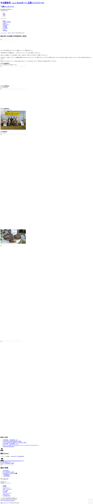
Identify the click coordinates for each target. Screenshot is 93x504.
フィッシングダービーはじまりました (29, 445)
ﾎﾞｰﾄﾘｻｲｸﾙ (5, 28)
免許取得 (5, 25)
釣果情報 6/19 (14, 443)
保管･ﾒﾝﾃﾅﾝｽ (6, 24)
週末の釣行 (11, 446)
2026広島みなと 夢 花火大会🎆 (10, 473)
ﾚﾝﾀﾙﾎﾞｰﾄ (5, 23)
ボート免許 (5, 490)
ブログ (22, 460)
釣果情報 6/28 (14, 439)
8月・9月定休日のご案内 (8, 472)
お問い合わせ (6, 494)
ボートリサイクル (7, 493)
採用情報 (5, 30)
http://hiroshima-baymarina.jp (9, 500)
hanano (5, 460)
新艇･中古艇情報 (7, 21)
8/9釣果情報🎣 (6, 470)
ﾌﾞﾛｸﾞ (4, 29)
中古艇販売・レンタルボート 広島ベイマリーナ (22, 3)
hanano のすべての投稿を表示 (17, 456)
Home (4, 20)
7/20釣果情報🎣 (6, 474)
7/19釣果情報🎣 (6, 476)
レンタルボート (6, 487)
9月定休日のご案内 (17, 441)
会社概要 (5, 27)
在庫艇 (4, 486)
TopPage (5, 485)
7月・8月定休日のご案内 (20, 442)
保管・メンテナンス (7, 489)
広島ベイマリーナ (5, 502)
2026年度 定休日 (6, 495)
